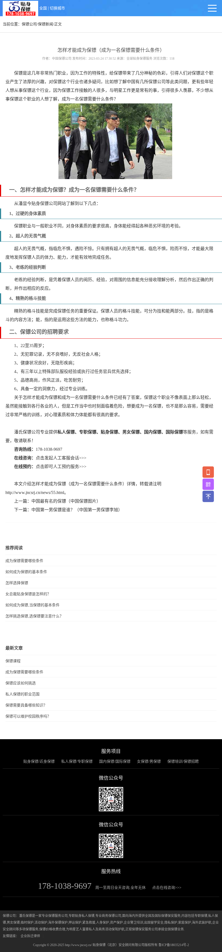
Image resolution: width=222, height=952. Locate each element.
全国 (43, 8)
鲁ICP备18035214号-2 (173, 945)
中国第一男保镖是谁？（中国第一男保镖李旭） (76, 509)
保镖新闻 (45, 24)
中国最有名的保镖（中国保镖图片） (66, 501)
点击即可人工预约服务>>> (61, 466)
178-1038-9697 (49, 449)
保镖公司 (29, 24)
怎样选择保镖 (16, 583)
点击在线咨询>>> (166, 888)
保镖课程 (13, 661)
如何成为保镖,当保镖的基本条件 (32, 605)
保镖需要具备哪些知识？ (26, 705)
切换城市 (57, 8)
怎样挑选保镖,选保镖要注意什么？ (34, 616)
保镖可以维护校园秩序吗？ (28, 716)
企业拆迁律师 (30, 936)
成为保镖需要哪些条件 (24, 561)
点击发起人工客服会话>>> (61, 458)
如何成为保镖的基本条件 (26, 572)
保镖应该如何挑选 (20, 683)
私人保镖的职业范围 (22, 694)
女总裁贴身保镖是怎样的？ (28, 594)
